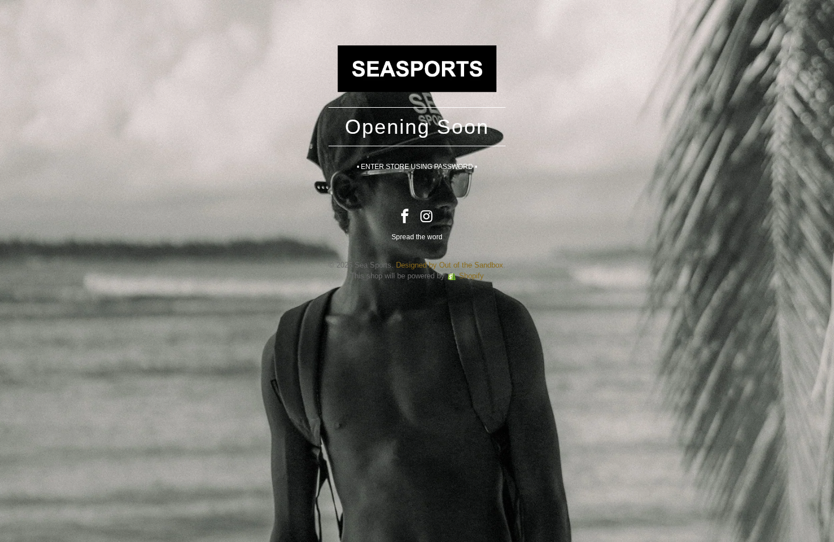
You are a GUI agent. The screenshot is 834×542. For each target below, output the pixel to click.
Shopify (471, 276)
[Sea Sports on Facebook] (405, 217)
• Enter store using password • (417, 167)
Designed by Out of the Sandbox (449, 265)
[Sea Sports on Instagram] (427, 217)
